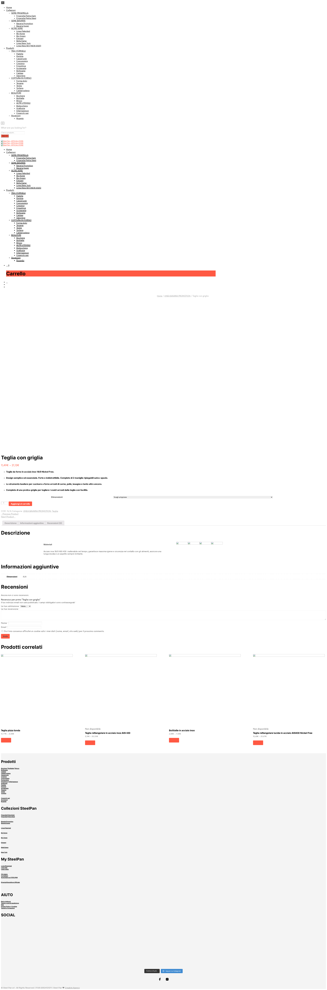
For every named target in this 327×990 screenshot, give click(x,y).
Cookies (14, 906)
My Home (20, 33)
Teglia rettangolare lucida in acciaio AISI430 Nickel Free (282, 733)
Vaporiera (20, 75)
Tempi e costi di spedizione (10, 903)
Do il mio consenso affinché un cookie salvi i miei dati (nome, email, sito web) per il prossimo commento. (54, 631)
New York (4, 852)
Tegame (20, 83)
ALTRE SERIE (17, 28)
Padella (19, 53)
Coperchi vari (22, 113)
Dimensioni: (57, 497)
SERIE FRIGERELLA (19, 13)
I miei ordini (5, 869)
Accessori (16, 116)
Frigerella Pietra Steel (26, 18)
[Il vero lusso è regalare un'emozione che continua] (164, 962)
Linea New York (23, 43)
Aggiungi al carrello (20, 504)
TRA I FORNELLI (18, 51)
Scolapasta (21, 68)
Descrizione (11, 523)
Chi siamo (4, 874)
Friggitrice (21, 66)
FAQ (2, 905)
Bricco (19, 100)
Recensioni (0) (54, 523)
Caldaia (19, 73)
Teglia (19, 85)
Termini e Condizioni (8, 908)
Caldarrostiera (22, 90)
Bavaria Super (22, 26)
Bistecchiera (22, 106)
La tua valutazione (10, 606)
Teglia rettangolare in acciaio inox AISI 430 (107, 733)
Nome (4, 623)
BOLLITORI (16, 93)
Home (9, 8)
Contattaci (4, 876)
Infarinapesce (22, 110)
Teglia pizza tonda (10, 730)
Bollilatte (20, 98)
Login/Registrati (6, 866)
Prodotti (10, 48)
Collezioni (11, 10)
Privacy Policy (5, 906)
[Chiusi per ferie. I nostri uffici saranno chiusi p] (58, 959)
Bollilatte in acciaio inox (182, 730)
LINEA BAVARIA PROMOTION (177, 296)
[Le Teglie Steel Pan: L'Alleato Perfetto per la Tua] (269, 931)
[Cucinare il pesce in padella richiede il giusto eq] (164, 926)
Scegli (6, 740)
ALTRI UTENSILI (23, 103)
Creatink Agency (72, 987)
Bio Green (21, 36)
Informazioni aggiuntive (32, 523)
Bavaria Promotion (24, 23)
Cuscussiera (22, 61)
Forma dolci (21, 81)
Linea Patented (23, 31)
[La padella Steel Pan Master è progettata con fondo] (269, 962)
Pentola (19, 56)
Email (4, 627)
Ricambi (20, 118)
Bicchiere (20, 96)
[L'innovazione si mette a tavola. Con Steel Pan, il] (269, 946)
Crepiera (20, 63)
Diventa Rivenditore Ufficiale (10, 882)
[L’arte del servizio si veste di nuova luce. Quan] (164, 948)
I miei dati (4, 868)
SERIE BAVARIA (18, 21)
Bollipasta (20, 70)
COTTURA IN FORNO (21, 78)
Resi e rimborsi (6, 901)
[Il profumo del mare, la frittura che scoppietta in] (58, 947)
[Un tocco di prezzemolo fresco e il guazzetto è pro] (58, 926)
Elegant (19, 38)
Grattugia (20, 108)
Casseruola (21, 58)
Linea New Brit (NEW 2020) (28, 45)
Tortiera (19, 88)
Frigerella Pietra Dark (26, 16)
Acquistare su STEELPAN (9, 877)
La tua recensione (10, 609)
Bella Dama (21, 41)
